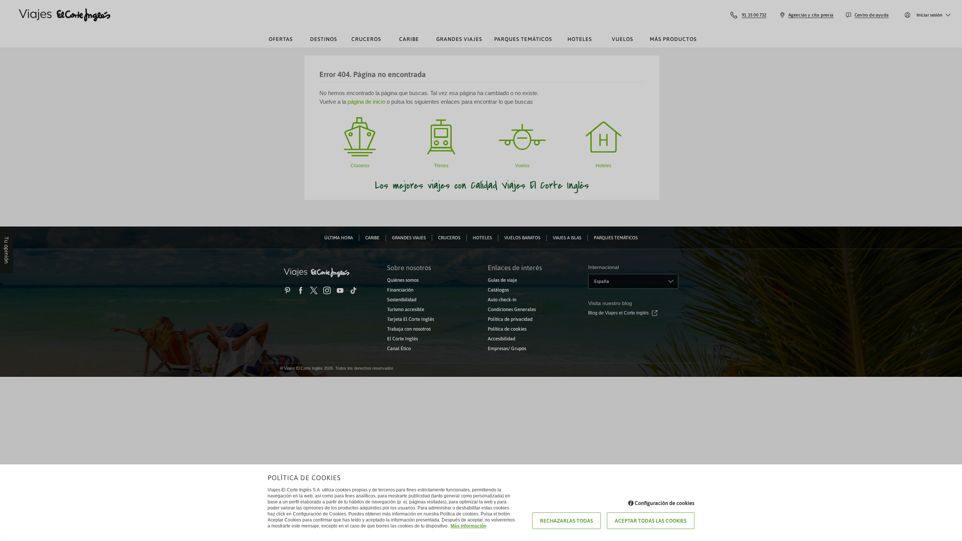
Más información (468, 526)
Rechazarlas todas (566, 521)
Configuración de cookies (664, 503)
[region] (481, 270)
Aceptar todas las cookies (651, 521)
